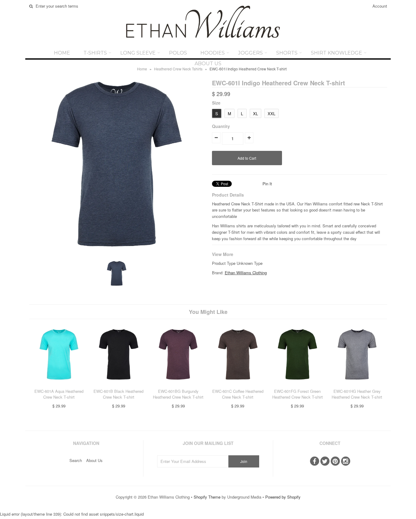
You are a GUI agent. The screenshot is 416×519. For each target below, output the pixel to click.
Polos (178, 53)
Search (75, 460)
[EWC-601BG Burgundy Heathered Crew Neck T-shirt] (178, 385)
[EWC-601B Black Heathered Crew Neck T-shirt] (119, 385)
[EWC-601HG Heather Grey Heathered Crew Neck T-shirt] (357, 385)
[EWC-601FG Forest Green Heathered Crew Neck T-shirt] (297, 385)
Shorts (287, 53)
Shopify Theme (207, 497)
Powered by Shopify (283, 497)
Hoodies (212, 53)
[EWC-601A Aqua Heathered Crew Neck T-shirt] (59, 385)
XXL (271, 113)
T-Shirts (95, 53)
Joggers (250, 53)
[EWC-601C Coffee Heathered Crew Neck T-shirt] (238, 385)
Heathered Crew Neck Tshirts (178, 68)
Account (379, 6)
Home (62, 53)
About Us (208, 63)
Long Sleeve (138, 53)
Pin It (267, 184)
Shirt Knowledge (336, 53)
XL (255, 113)
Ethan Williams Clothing (246, 272)
